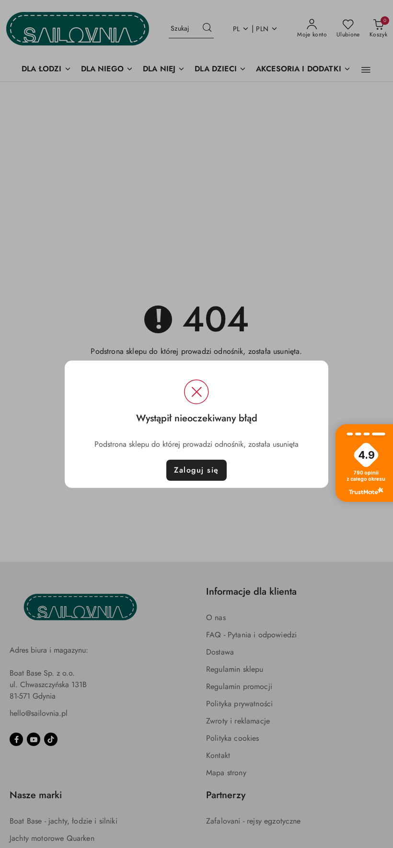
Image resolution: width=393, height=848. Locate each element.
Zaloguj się (196, 469)
